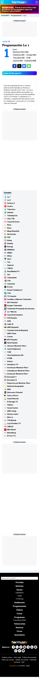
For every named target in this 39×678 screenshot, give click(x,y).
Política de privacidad (29, 657)
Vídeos (19, 610)
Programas (19, 617)
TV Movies (20, 599)
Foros (19, 631)
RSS (23, 662)
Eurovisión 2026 (19, 620)
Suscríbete (19, 635)
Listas (19, 596)
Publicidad (33, 659)
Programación (16, 15)
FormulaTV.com (14, 666)
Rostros (19, 627)
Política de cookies (8, 659)
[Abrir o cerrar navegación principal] (2, 2)
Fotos (19, 613)
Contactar (17, 662)
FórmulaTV (5, 15)
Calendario (20, 592)
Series (19, 590)
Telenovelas (19, 624)
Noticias (19, 586)
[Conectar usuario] (36, 2)
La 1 (25, 15)
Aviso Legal (17, 657)
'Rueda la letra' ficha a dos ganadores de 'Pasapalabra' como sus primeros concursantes (19, 9)
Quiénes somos (7, 657)
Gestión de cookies (22, 659)
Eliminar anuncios (20, 21)
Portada (19, 582)
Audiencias (19, 602)
